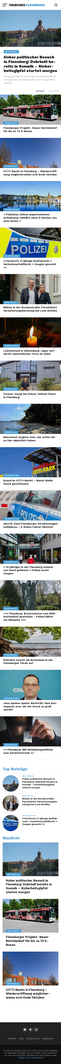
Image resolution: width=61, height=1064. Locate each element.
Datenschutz (33, 1039)
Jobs (21, 1039)
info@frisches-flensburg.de (30, 1058)
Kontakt (12, 1039)
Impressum (47, 1039)
